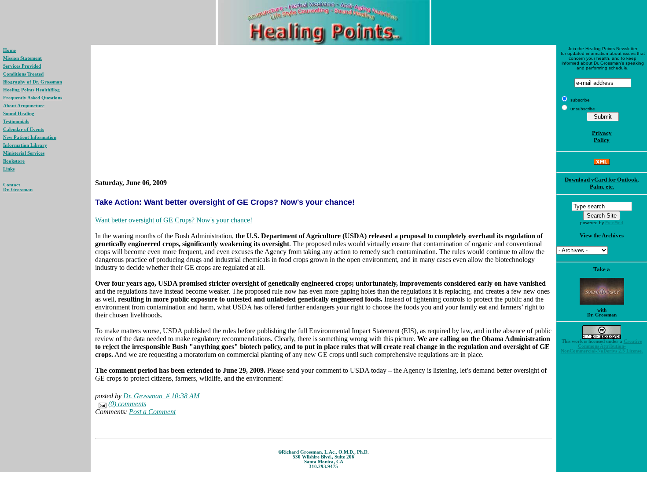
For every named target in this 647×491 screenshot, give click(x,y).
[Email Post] (101, 403)
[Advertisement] (323, 112)
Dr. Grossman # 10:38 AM (161, 396)
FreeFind (614, 222)
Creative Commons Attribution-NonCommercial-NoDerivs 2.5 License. (602, 346)
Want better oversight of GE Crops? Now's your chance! (173, 220)
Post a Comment (152, 411)
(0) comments (127, 403)
